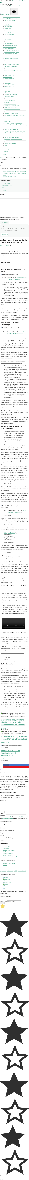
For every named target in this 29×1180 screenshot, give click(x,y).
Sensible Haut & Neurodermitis (11, 17)
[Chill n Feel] (5, 14)
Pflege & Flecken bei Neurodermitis (14, 133)
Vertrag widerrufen (8, 855)
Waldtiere (7, 91)
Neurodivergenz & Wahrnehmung (13, 139)
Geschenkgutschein (9, 75)
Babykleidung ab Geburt (9, 47)
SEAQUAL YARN (9, 533)
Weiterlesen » (5, 728)
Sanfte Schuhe (8, 39)
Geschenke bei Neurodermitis (12, 109)
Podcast (2, 835)
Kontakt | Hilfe (7, 847)
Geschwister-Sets (9, 86)
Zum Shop (5, 234)
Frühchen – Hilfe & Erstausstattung (13, 123)
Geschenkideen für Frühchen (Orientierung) (15, 125)
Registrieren (22, 6)
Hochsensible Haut (7, 185)
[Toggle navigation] (14, 11)
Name (2, 812)
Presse (2, 840)
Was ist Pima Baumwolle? (11, 58)
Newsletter (6, 848)
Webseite (2, 815)
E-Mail (2, 813)
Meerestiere (7, 93)
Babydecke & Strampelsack (11, 52)
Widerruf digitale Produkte (10, 857)
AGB (10, 817)
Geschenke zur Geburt (10, 63)
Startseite (2, 157)
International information (6, 4)
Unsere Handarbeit (9, 101)
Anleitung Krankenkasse (10, 45)
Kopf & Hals (7, 28)
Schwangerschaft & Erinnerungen (13, 71)
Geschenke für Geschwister (11, 106)
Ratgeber (2, 833)
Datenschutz (10, 871)
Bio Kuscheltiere (7, 77)
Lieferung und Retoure (9, 850)
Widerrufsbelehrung (7, 818)
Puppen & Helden (9, 96)
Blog (5, 145)
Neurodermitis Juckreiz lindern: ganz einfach (14, 172)
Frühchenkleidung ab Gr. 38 (11, 50)
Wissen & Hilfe (7, 121)
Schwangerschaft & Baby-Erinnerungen (14, 115)
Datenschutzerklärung (19, 817)
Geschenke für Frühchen (10, 107)
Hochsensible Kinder (9, 20)
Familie (4, 190)
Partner (5, 865)
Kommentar (3, 800)
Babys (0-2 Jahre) (9, 33)
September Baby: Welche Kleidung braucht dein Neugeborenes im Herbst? (13, 722)
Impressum (3, 871)
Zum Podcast (4, 222)
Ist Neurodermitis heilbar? (10, 177)
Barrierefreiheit (22, 871)
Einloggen (13, 6)
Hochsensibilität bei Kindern (11, 137)
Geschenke (6, 102)
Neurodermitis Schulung (6, 838)
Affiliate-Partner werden (9, 863)
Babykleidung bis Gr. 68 (10, 49)
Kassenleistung (8, 44)
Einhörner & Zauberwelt (10, 94)
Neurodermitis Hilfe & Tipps (11, 129)
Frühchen (4, 188)
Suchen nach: (3, 901)
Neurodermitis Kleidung (10, 19)
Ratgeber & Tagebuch (10, 143)
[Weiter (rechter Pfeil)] (2, 1179)
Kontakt (6, 150)
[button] (6, 765)
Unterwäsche (8, 26)
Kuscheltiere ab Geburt (10, 66)
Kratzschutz (7, 25)
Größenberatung (7, 852)
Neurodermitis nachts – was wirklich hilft (15, 131)
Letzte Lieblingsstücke (10, 53)
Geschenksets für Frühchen (11, 64)
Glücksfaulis (7, 83)
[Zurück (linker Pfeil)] (0, 1179)
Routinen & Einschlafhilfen (11, 113)
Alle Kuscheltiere (9, 79)
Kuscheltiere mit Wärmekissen (12, 85)
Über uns (5, 151)
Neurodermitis (6, 183)
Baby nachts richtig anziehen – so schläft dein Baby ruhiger (14, 737)
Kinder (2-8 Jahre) (9, 34)
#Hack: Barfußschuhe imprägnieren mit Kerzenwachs (10, 753)
